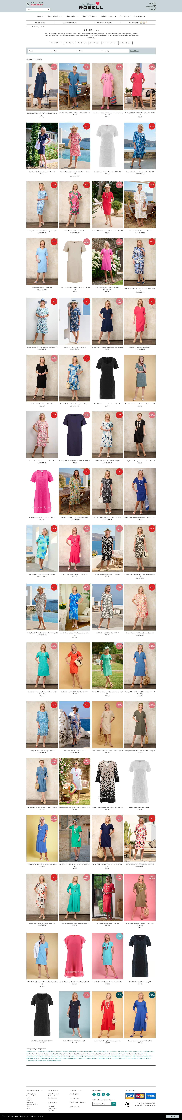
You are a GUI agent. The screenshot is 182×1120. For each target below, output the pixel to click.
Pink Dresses (82, 43)
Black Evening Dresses (75, 1051)
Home (28, 27)
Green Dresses (94, 43)
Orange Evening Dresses (114, 1056)
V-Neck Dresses (30, 1060)
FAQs (28, 1108)
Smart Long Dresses (144, 1058)
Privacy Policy (52, 1108)
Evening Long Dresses (42, 1056)
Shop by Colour (88, 16)
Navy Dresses (52, 1056)
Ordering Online (31, 1094)
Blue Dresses (113, 1051)
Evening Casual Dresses (75, 1054)
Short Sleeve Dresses (109, 43)
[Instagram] (103, 1094)
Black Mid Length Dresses (89, 1051)
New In (40, 16)
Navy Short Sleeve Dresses (90, 1056)
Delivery (28, 1098)
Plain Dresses (70, 43)
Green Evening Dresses (111, 1054)
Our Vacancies (52, 1098)
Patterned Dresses (56, 43)
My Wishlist (149, 6)
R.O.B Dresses (81, 1058)
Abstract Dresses (42, 1051)
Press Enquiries (74, 1094)
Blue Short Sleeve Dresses (33, 1054)
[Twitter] (98, 1094)
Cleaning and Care (32, 1104)
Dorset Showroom (53, 1094)
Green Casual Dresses (98, 1054)
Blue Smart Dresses (47, 1054)
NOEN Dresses (102, 1056)
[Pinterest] (108, 1094)
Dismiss (172, 1116)
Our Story (51, 1110)
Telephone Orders (31, 1096)
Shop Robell (71, 16)
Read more (91, 37)
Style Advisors (139, 16)
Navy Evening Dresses (76, 1056)
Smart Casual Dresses (132, 1058)
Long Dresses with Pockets (69, 1058)
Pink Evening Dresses (32, 1058)
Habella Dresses (30, 1056)
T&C (27, 1106)
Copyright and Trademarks (77, 1102)
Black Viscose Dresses (103, 1051)
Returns (28, 1100)
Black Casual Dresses (62, 1051)
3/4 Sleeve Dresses (125, 43)
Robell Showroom (108, 16)
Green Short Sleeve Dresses (126, 1054)
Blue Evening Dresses (136, 1051)
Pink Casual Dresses (146, 1056)
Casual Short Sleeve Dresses (60, 1054)
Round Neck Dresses (91, 1058)
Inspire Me (74, 1107)
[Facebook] (94, 1094)
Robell (78, 33)
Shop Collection (53, 16)
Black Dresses (51, 1051)
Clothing (36, 27)
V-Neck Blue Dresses (41, 1060)
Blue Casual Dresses (123, 1051)
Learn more (39, 1116)
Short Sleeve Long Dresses (118, 1058)
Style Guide (29, 1102)
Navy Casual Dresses (63, 1056)
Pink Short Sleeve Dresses (46, 1058)
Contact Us (124, 16)
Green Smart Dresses (140, 1054)
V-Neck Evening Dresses (54, 1060)
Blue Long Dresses (148, 1051)
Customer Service (53, 1096)
